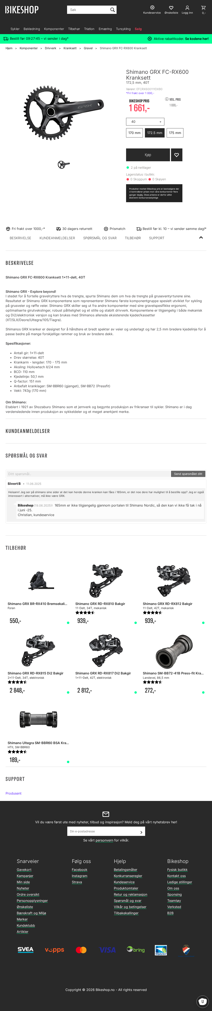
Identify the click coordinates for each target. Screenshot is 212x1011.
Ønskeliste (25, 907)
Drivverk (50, 48)
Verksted (174, 907)
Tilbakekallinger (126, 913)
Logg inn (187, 12)
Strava (77, 882)
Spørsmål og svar (127, 901)
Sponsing (174, 894)
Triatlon (89, 29)
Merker (22, 919)
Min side (23, 882)
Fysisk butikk (177, 870)
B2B (170, 913)
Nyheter (23, 888)
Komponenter (54, 29)
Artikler (22, 932)
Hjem (9, 48)
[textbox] (88, 474)
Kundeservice (124, 882)
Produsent (14, 793)
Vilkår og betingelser (130, 907)
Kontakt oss (176, 876)
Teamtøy (174, 901)
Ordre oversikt (28, 894)
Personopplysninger (32, 901)
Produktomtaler (126, 888)
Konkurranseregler (128, 876)
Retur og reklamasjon (130, 894)
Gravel (88, 48)
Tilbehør (74, 29)
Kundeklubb (26, 925)
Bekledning (32, 29)
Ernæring (105, 29)
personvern (104, 840)
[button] (20, 238)
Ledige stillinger (179, 882)
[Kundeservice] (152, 8)
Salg (138, 29)
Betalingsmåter (125, 870)
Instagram (79, 876)
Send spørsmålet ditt (188, 474)
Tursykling (123, 29)
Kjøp (148, 155)
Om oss (173, 888)
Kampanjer (25, 876)
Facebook (79, 870)
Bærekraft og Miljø (31, 913)
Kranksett (70, 48)
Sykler (15, 29)
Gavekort (24, 870)
